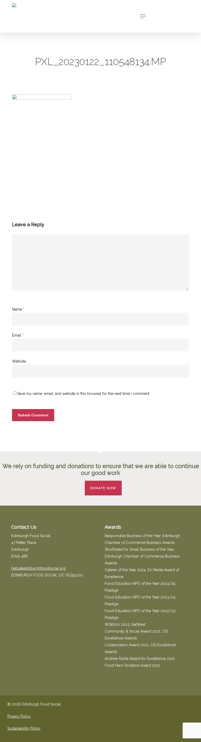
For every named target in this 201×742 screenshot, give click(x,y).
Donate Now (103, 488)
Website (19, 361)
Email (18, 335)
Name (18, 309)
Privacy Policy (19, 716)
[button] (143, 16)
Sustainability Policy (24, 728)
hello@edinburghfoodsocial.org (38, 568)
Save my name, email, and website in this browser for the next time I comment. (83, 393)
